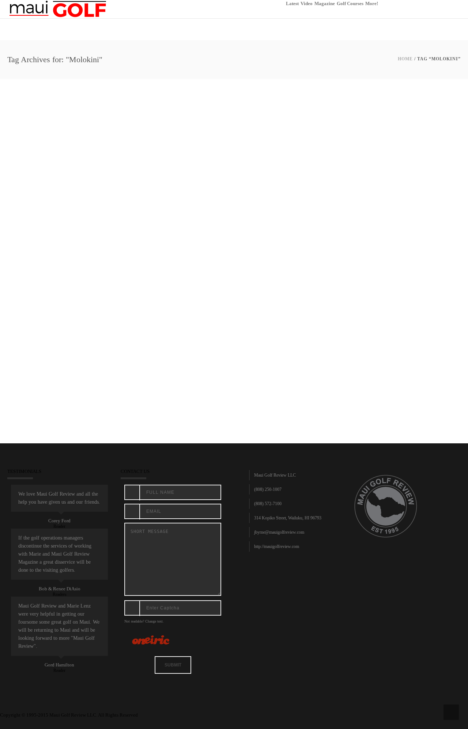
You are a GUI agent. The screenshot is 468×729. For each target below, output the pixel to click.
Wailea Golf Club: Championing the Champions (85, 360)
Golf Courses (350, 3)
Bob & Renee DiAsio (59, 588)
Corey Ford (59, 520)
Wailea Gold (225, 369)
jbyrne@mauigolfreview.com (279, 532)
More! (371, 3)
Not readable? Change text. (144, 621)
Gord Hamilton (59, 665)
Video (307, 3)
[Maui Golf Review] (57, 8)
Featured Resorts (88, 369)
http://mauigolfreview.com (276, 546)
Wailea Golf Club (254, 369)
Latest (292, 3)
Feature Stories (58, 369)
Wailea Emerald (198, 369)
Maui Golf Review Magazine (157, 369)
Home (405, 58)
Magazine (324, 3)
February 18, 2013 (26, 369)
